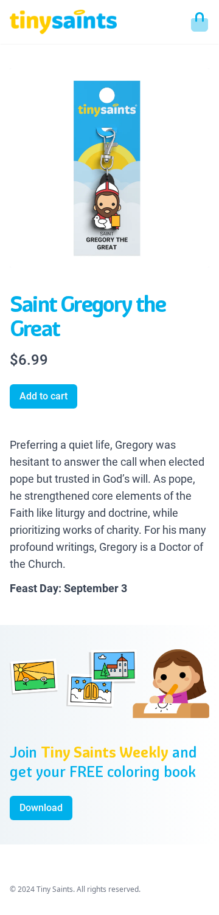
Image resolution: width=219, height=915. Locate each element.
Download (41, 807)
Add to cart (43, 396)
